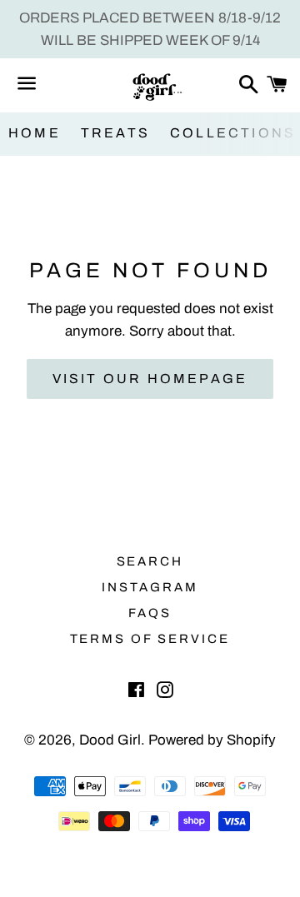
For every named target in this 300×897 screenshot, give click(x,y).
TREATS (115, 133)
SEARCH (150, 561)
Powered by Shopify (212, 740)
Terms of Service (150, 638)
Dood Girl (110, 740)
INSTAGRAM (150, 587)
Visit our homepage (150, 378)
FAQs (150, 613)
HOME (34, 133)
